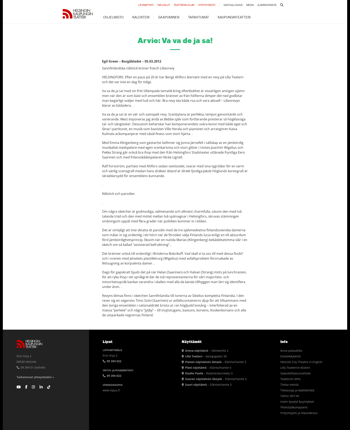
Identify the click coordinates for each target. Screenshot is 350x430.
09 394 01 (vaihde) (32, 367)
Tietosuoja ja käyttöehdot (297, 390)
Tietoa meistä (289, 384)
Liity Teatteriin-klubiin (295, 367)
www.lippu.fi (111, 390)
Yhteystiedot (207, 5)
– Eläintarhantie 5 (215, 362)
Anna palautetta (291, 350)
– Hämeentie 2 (206, 350)
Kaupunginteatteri (234, 18)
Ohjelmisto (113, 18)
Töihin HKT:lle (289, 396)
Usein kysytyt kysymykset (297, 401)
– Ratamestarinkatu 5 (209, 373)
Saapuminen (168, 18)
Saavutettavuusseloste (295, 373)
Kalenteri (140, 18)
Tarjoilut (163, 5)
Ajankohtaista (266, 5)
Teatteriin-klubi (184, 5)
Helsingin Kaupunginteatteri (78, 14)
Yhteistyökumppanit (293, 407)
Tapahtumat (198, 18)
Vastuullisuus (233, 5)
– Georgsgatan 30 (206, 356)
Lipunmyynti (146, 5)
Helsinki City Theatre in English (301, 362)
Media (250, 5)
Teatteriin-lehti (290, 379)
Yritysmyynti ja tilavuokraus (299, 413)
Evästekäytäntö (290, 356)
